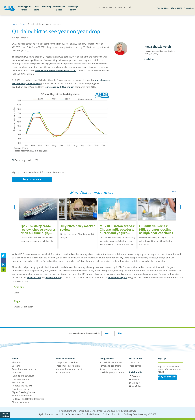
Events (160, 8)
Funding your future (24, 8)
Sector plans (36, 8)
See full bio (149, 59)
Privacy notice (63, 372)
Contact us (189, 8)
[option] (38, 220)
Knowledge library (73, 8)
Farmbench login (20, 389)
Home (14, 24)
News (166, 8)
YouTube (136, 386)
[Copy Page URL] (3, 269)
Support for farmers (22, 395)
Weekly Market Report (23, 306)
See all (173, 191)
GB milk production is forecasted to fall (55, 70)
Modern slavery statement (69, 369)
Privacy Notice (53, 277)
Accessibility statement (110, 362)
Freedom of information (68, 365)
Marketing (46, 6)
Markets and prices (59, 8)
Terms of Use (34, 277)
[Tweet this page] (3, 255)
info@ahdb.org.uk (117, 277)
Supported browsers (109, 369)
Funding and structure (23, 375)
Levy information (20, 379)
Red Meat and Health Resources (28, 398)
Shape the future (20, 402)
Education (17, 372)
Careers (16, 365)
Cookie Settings (5, 414)
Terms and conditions (110, 365)
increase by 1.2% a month (60, 86)
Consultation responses (24, 369)
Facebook (137, 376)
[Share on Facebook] (3, 260)
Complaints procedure (67, 362)
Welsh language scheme (111, 372)
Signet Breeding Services (24, 392)
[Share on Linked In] (3, 265)
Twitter (135, 379)
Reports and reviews (22, 385)
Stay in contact (32, 179)
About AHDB (176, 8)
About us (16, 362)
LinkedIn (136, 382)
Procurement (18, 382)
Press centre (135, 365)
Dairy (16, 292)
